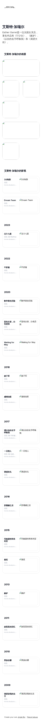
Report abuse (32, 717)
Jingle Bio (21, 717)
